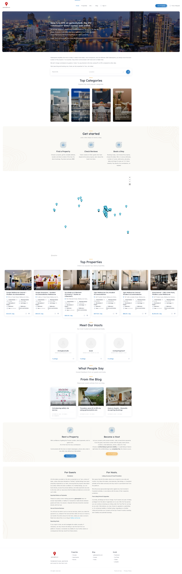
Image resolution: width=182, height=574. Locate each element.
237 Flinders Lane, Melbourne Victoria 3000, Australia (165, 297)
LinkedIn (116, 562)
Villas (76, 104)
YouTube (116, 557)
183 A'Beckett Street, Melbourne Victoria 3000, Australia (77, 299)
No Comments (55, 415)
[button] (128, 232)
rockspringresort (119, 351)
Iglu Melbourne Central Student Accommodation (132, 293)
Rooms (118, 104)
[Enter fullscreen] (130, 184)
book (91, 351)
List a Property (112, 454)
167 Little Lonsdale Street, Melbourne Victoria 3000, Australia (135, 297)
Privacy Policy (128, 571)
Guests (66, 402)
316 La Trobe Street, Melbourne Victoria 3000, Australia (19, 297)
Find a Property (70, 456)
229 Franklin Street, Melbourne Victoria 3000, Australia (106, 297)
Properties (84, 5)
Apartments (99, 104)
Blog (96, 5)
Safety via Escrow (75, 518)
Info (90, 5)
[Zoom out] (130, 179)
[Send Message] (26, 314)
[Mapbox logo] (54, 255)
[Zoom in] (130, 177)
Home (77, 5)
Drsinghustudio (63, 351)
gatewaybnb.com (57, 402)
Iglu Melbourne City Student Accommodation (104, 293)
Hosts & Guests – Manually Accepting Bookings (117, 409)
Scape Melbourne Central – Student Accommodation (16, 293)
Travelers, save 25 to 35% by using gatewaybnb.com (90, 409)
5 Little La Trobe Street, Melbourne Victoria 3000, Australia (48, 297)
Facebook (117, 555)
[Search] (128, 72)
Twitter (116, 559)
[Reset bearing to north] (130, 181)
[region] (91, 216)
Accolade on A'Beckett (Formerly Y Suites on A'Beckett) (73, 294)
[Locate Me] (123, 72)
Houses (56, 104)
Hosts (71, 402)
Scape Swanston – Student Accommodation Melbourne (46, 293)
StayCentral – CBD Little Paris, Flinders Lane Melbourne (163, 293)
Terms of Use (118, 571)
